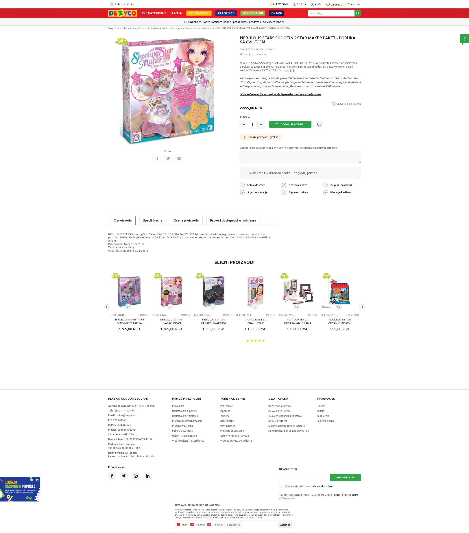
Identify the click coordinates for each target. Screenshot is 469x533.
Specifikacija (152, 220)
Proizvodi (144, 28)
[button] (319, 124)
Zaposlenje (323, 415)
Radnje (320, 411)
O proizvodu (123, 220)
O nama (321, 406)
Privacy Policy (340, 495)
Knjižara (155, 28)
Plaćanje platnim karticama (187, 420)
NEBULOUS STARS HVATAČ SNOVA (171, 321)
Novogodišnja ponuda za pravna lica (288, 430)
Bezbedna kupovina (279, 406)
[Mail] (179, 158)
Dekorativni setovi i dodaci (198, 28)
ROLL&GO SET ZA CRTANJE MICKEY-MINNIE (339, 323)
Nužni (185, 525)
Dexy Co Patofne (277, 420)
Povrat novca (227, 425)
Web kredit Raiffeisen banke (188, 440)
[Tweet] (168, 158)
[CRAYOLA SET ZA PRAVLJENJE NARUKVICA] (255, 291)
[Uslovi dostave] (242, 184)
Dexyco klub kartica (279, 411)
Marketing (218, 525)
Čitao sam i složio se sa (309, 486)
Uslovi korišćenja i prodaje (235, 435)
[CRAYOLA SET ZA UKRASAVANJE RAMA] (297, 291)
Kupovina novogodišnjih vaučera (286, 425)
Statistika (200, 525)
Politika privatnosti (182, 430)
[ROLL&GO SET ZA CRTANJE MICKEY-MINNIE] (339, 291)
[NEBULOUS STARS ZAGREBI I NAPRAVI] (213, 291)
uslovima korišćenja (323, 486)
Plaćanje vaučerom (182, 425)
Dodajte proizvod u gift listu (263, 137)
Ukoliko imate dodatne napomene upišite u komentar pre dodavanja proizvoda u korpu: (288, 147)
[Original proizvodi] (325, 184)
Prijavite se (345, 477)
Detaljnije (289, 70)
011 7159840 (126, 410)
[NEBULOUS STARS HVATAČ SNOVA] (171, 291)
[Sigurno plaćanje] (242, 192)
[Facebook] (157, 158)
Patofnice (226, 13)
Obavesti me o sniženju (348, 103)
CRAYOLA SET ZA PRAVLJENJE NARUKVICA (255, 323)
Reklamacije (227, 420)
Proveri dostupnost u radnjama (233, 220)
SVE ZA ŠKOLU (199, 13)
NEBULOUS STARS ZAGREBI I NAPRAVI (213, 321)
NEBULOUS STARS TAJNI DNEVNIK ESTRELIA (129, 321)
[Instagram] (135, 475)
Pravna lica (178, 406)
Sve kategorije (154, 13)
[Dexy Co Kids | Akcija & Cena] (122, 13)
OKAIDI (276, 13)
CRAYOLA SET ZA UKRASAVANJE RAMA (297, 321)
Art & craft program (172, 28)
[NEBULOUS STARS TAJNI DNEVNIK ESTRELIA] (129, 291)
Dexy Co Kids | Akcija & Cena (122, 28)
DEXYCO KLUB (253, 13)
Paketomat (226, 406)
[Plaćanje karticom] (325, 192)
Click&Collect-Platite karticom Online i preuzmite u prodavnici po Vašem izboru (234, 21)
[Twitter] (124, 475)
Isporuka (225, 411)
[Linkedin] (147, 475)
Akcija (176, 13)
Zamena (225, 415)
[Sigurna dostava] (284, 192)
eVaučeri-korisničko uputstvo (285, 415)
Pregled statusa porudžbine (236, 440)
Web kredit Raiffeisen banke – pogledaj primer (283, 173)
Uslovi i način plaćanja (184, 435)
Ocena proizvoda (186, 220)
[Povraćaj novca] (284, 184)
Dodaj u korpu (292, 124)
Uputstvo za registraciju (185, 415)
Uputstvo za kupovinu (184, 411)
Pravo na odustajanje (232, 430)
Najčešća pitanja (326, 420)
